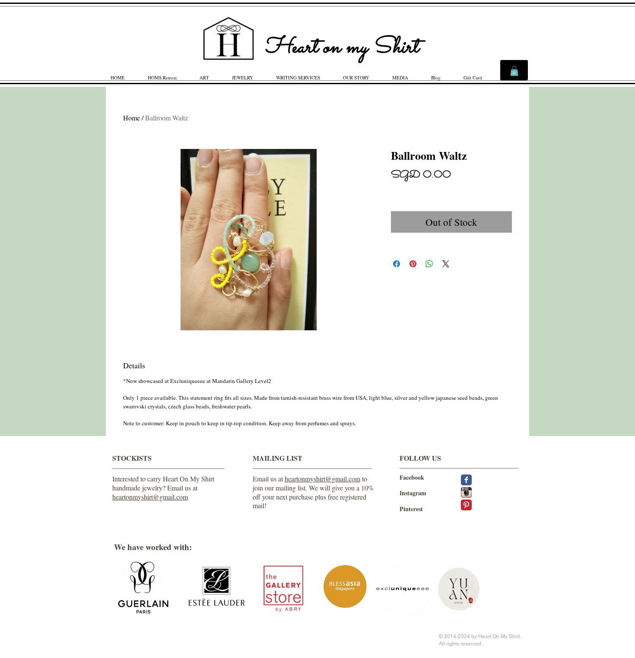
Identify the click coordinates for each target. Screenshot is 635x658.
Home (131, 117)
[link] (514, 71)
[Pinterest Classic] (466, 505)
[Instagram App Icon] (466, 492)
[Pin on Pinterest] (413, 264)
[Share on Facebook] (396, 264)
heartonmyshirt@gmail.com (150, 496)
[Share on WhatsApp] (429, 264)
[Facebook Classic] (466, 480)
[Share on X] (446, 264)
